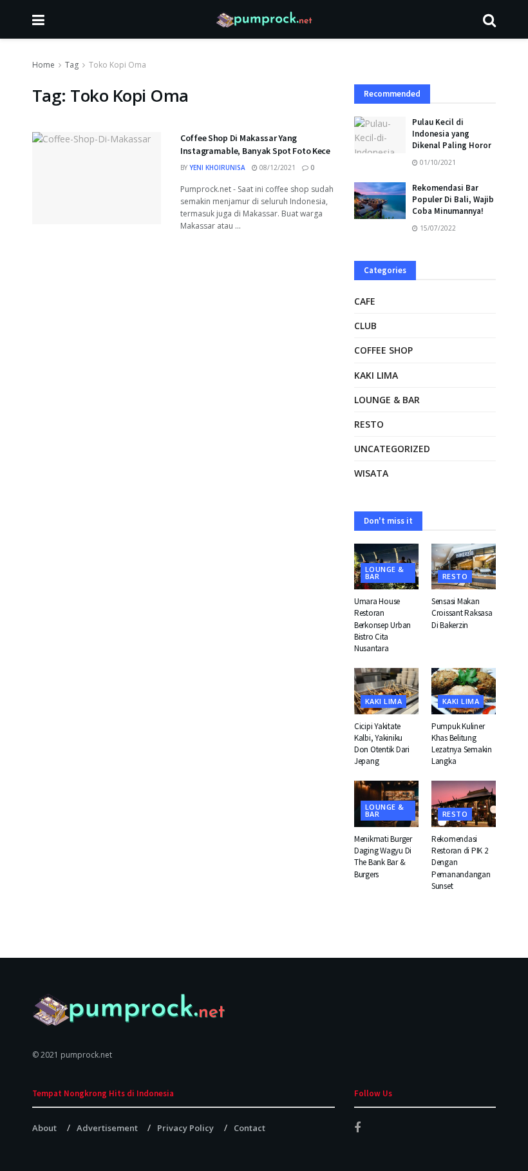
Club (365, 325)
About (44, 1128)
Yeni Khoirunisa (217, 167)
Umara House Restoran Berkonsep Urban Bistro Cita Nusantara (382, 625)
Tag (72, 64)
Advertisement (107, 1128)
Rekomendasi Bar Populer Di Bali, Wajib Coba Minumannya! (453, 199)
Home (43, 64)
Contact (249, 1128)
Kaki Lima (376, 375)
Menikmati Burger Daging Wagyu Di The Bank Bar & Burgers (383, 856)
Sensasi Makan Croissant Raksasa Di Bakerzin (462, 613)
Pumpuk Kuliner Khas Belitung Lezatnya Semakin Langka (461, 744)
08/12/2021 (277, 167)
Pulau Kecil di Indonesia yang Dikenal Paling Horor (451, 134)
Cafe (364, 301)
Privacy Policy (185, 1128)
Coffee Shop (383, 350)
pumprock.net (86, 1054)
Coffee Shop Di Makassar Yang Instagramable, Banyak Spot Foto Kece (255, 144)
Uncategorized (392, 449)
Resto (369, 424)
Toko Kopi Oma (117, 64)
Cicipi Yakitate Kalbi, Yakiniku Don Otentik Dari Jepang (382, 744)
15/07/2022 (437, 228)
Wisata (371, 473)
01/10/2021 (437, 162)
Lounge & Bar (387, 400)
